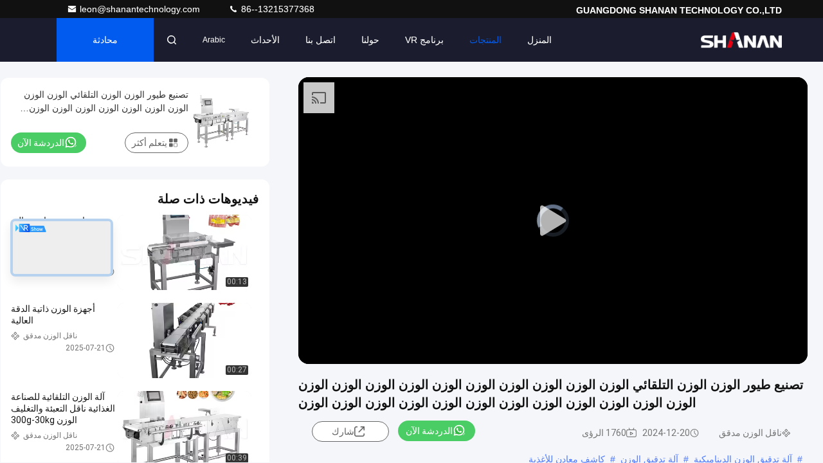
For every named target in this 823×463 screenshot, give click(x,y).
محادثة (105, 40)
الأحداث (265, 40)
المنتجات (485, 40)
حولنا (370, 40)
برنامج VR (424, 40)
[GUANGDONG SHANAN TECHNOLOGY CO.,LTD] (741, 39)
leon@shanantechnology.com (141, 9)
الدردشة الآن (429, 431)
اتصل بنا (320, 40)
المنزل (539, 40)
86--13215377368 (276, 9)
